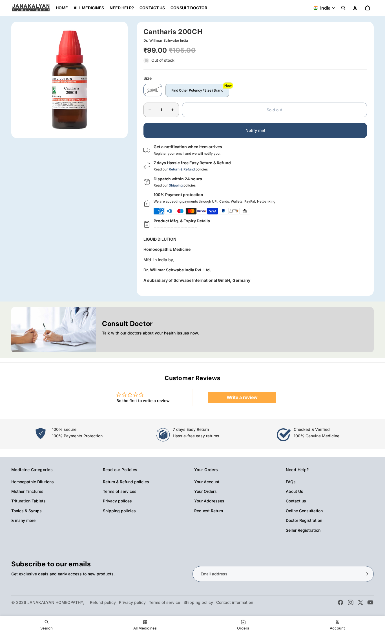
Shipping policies (119, 510)
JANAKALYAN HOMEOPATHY (55, 602)
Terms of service (164, 602)
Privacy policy (132, 602)
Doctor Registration (304, 520)
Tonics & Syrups (26, 510)
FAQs (291, 481)
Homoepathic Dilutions (32, 481)
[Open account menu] (355, 8)
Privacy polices (117, 500)
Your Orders (205, 491)
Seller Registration (303, 530)
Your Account (206, 481)
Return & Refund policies (126, 481)
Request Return (208, 510)
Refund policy (103, 602)
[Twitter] (360, 602)
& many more (23, 520)
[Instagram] (350, 602)
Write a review (242, 397)
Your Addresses (209, 500)
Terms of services (119, 491)
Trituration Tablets (28, 500)
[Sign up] (365, 574)
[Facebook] (340, 602)
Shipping (176, 185)
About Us (294, 491)
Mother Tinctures (27, 491)
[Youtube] (370, 602)
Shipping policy (198, 602)
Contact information (234, 602)
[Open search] (343, 8)
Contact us (296, 500)
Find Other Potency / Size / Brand (197, 90)
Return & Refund (182, 169)
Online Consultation (304, 510)
